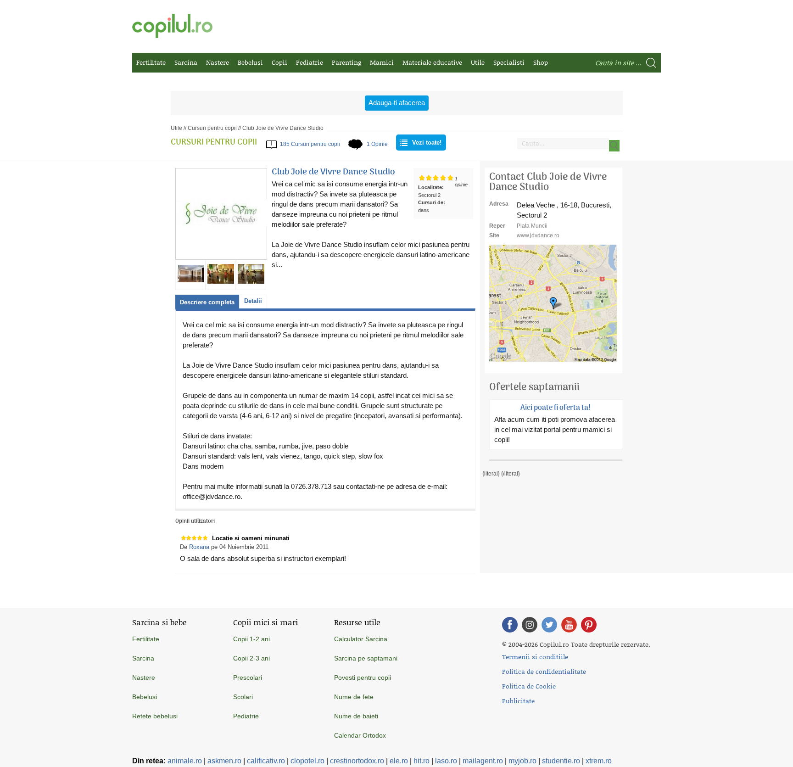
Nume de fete (354, 696)
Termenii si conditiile (535, 656)
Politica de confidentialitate (544, 671)
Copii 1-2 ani (251, 639)
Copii (279, 62)
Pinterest (589, 625)
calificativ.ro (266, 761)
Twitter (549, 625)
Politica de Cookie (529, 686)
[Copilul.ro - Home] (172, 26)
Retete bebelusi (155, 716)
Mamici (382, 62)
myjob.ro (522, 761)
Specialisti (509, 62)
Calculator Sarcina (360, 639)
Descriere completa (207, 302)
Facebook (510, 625)
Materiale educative (432, 62)
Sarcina (185, 62)
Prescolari (247, 677)
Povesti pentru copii (362, 677)
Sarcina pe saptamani (365, 658)
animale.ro (185, 761)
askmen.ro (224, 761)
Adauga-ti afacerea (397, 102)
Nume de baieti (356, 716)
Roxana (199, 546)
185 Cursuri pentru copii (310, 144)
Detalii (253, 300)
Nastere (217, 62)
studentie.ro (561, 761)
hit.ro (421, 761)
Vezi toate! (426, 142)
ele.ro (399, 761)
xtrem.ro (599, 761)
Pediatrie (309, 62)
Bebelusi (250, 62)
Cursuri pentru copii (212, 128)
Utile (478, 62)
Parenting (346, 62)
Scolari (243, 696)
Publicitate (518, 700)
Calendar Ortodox (360, 735)
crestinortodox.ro (357, 761)
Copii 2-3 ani (251, 658)
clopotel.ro (307, 761)
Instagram (529, 625)
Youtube (569, 625)
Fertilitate (151, 62)
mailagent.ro (483, 761)
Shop (540, 62)
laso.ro (446, 761)
